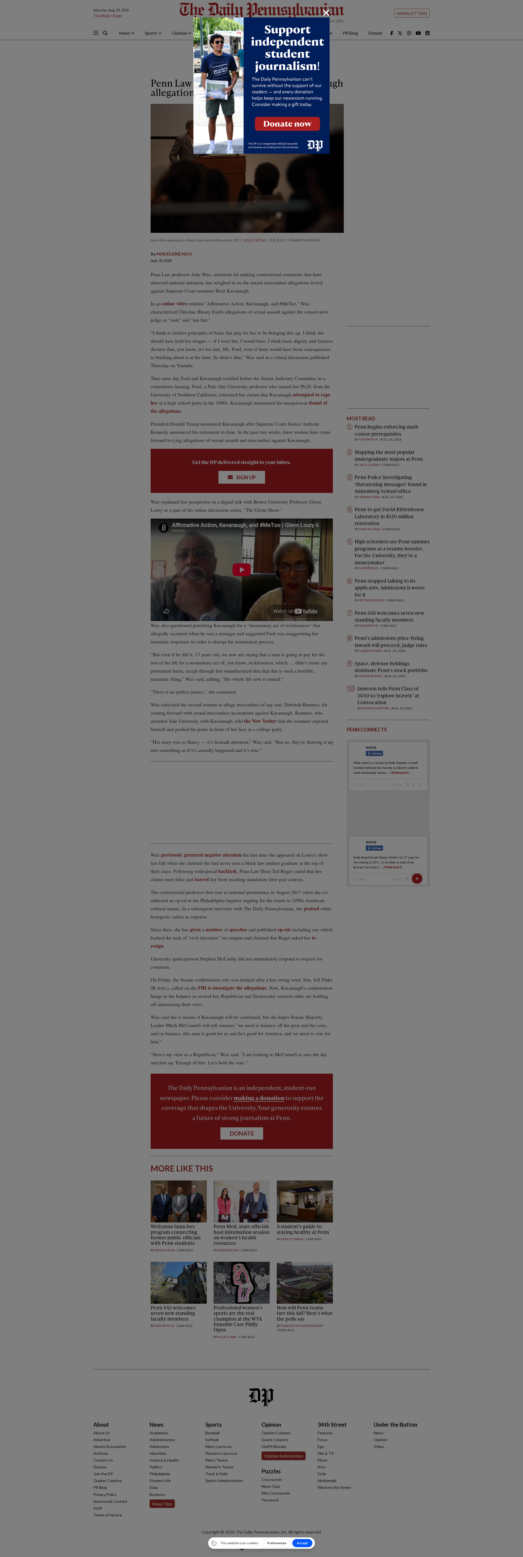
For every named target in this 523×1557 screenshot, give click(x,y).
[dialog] (261, 778)
